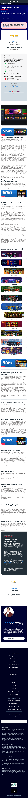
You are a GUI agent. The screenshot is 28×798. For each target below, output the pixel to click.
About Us (14, 682)
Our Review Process (20, 19)
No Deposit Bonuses (14, 653)
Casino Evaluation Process (14, 691)
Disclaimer (14, 677)
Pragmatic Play (16, 86)
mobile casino (20, 379)
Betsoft (6, 86)
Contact (14, 685)
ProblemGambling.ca (14, 703)
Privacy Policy (14, 674)
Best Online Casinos (14, 664)
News (14, 661)
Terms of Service (14, 680)
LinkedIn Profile (11, 638)
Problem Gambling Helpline (14, 709)
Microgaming (10, 86)
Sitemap (14, 688)
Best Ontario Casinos (14, 667)
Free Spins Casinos (14, 656)
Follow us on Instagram (14, 717)
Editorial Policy (14, 694)
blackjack (7, 236)
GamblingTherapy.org (14, 706)
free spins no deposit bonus (13, 144)
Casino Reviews (14, 658)
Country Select (5, 721)
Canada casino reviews (8, 15)
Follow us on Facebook (14, 714)
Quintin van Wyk (8, 622)
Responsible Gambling (14, 700)
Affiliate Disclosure (5, 11)
